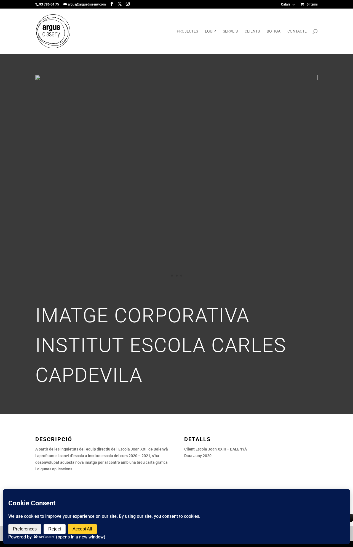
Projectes (187, 31)
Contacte (297, 31)
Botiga (273, 31)
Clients (252, 31)
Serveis (230, 31)
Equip (210, 31)
